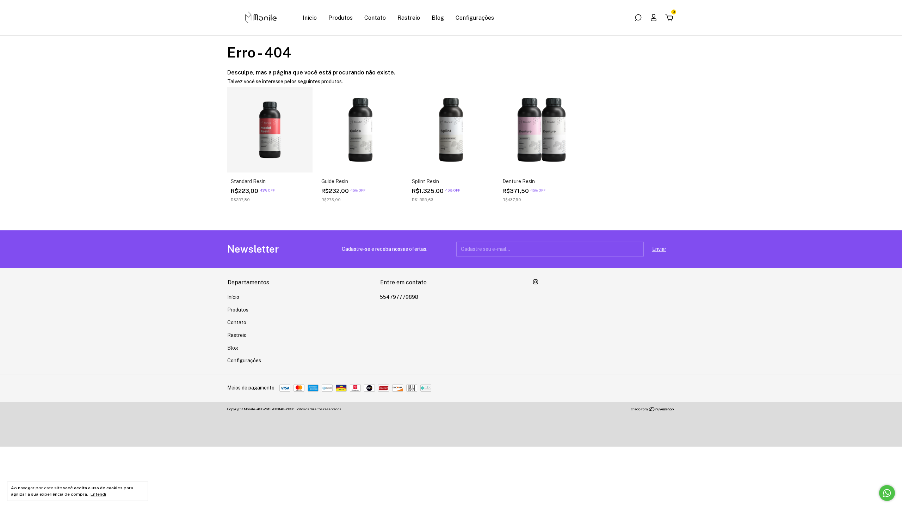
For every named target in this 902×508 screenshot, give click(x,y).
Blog (438, 17)
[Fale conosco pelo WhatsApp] (887, 493)
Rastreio (408, 17)
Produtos (340, 17)
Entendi (98, 494)
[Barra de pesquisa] (638, 18)
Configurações (475, 17)
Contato (375, 17)
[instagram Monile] (535, 282)
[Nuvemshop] (653, 410)
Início (310, 17)
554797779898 (399, 297)
